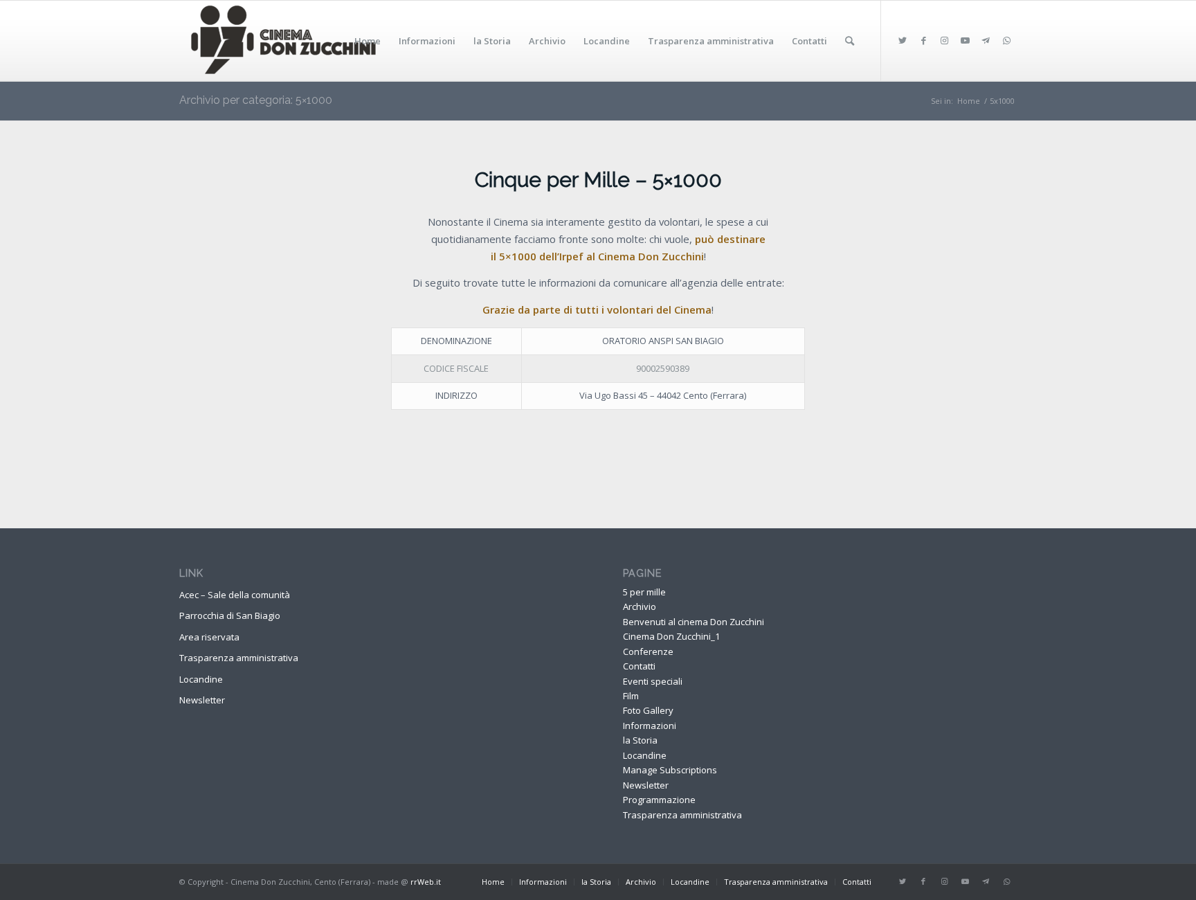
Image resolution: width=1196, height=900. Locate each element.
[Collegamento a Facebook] (923, 40)
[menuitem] (367, 41)
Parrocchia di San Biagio (229, 615)
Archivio (639, 606)
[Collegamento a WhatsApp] (1006, 40)
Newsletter (202, 700)
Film (631, 696)
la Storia (640, 740)
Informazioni (649, 725)
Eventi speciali (652, 681)
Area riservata (209, 637)
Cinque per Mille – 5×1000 (598, 180)
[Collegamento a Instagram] (944, 40)
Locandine (201, 679)
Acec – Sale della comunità (234, 594)
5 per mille (644, 592)
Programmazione (659, 799)
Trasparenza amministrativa (238, 657)
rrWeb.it (425, 881)
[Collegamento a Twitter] (902, 40)
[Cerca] (849, 41)
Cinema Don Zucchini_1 (671, 636)
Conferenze (648, 651)
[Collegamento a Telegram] (985, 40)
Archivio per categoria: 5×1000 (255, 100)
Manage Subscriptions (670, 770)
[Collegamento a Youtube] (964, 40)
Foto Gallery (648, 710)
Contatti (639, 666)
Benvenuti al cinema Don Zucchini (693, 621)
